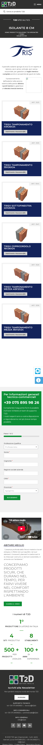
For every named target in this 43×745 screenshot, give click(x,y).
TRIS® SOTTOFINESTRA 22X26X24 (18, 206)
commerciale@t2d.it (30, 713)
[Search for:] (21, 11)
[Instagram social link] (19, 725)
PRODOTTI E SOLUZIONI (18, 32)
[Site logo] (9, 4)
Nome (7, 452)
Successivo (12, 498)
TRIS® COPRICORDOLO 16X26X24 (17, 247)
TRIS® (21, 34)
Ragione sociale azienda (13, 470)
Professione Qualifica (12, 443)
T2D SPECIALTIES (32, 32)
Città (6, 479)
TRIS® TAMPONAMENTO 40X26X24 (18, 125)
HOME (7, 32)
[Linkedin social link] (30, 725)
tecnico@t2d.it (30, 706)
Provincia (8, 487)
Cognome (8, 461)
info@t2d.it (22, 720)
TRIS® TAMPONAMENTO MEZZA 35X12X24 (18, 328)
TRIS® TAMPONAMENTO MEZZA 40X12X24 (18, 288)
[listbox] (21, 447)
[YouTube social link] (24, 725)
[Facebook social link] (13, 725)
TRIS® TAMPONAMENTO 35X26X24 (18, 166)
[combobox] (21, 491)
